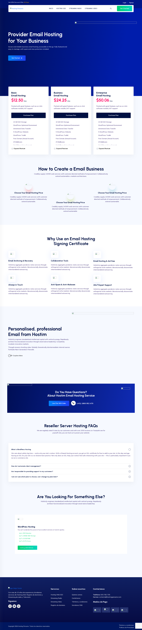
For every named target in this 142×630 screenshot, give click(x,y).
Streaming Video (56, 602)
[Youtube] (14, 606)
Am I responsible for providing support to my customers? (32, 471)
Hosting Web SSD (57, 595)
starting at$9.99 (26, 548)
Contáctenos (76, 598)
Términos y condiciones (79, 602)
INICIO (51, 8)
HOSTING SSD (61, 8)
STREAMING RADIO (75, 8)
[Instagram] (18, 606)
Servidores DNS (77, 605)
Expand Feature (19, 148)
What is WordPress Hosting (21, 449)
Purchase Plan (28, 115)
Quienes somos (77, 595)
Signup (131, 2)
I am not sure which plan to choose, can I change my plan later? (34, 477)
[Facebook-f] (10, 606)
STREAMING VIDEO (91, 8)
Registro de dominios (58, 605)
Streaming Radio (56, 598)
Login (124, 2)
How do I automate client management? (26, 466)
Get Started (124, 8)
